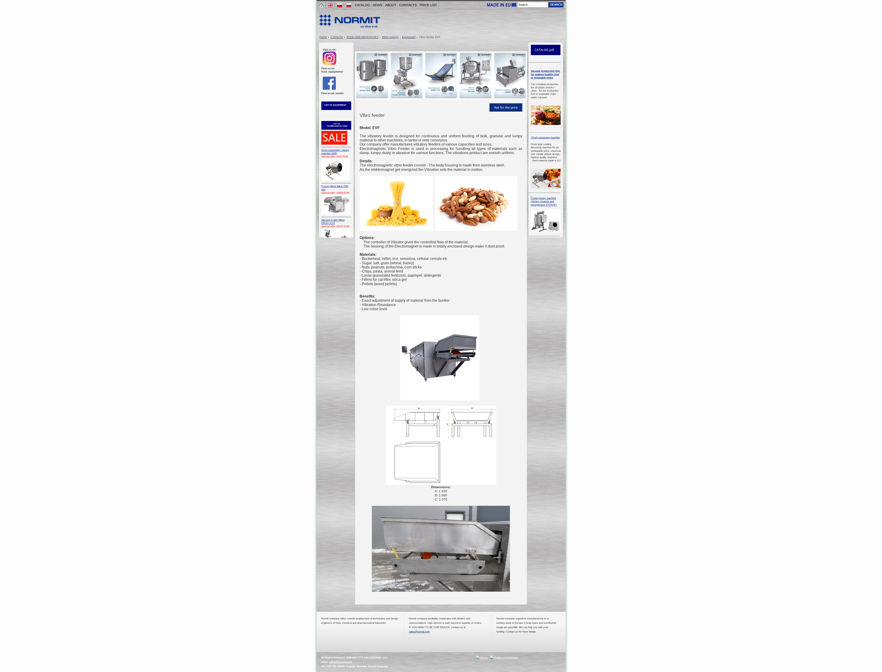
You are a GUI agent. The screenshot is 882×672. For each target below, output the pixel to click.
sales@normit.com (419, 631)
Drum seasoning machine (545, 137)
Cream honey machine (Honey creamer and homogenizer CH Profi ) (544, 201)
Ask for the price (506, 107)
